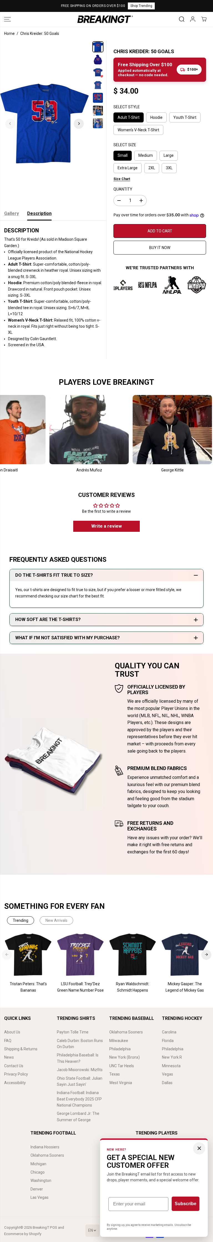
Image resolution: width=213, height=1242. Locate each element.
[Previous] (10, 123)
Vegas (167, 1074)
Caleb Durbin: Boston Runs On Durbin (80, 1043)
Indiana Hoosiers (45, 1147)
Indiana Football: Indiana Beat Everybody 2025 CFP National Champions (79, 1098)
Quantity (122, 189)
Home (9, 33)
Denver (37, 1189)
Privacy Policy (16, 1074)
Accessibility (15, 1083)
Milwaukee (118, 1040)
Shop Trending (141, 6)
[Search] (182, 19)
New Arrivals (56, 920)
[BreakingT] (105, 19)
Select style (126, 107)
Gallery (11, 213)
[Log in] (193, 19)
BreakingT (41, 1227)
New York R (172, 1057)
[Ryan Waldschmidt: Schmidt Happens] (132, 955)
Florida (168, 1040)
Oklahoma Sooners (126, 1032)
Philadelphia (120, 1049)
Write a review (106, 526)
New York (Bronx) (124, 1057)
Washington (41, 1180)
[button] (7, 19)
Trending (20, 920)
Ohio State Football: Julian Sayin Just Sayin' (79, 1081)
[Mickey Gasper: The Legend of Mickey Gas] (184, 955)
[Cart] (204, 19)
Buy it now (159, 247)
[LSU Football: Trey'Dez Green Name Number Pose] (80, 955)
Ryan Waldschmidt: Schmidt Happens (132, 987)
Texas (114, 1074)
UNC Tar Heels (121, 1066)
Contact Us (13, 1066)
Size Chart (121, 179)
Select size (124, 145)
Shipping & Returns (20, 1049)
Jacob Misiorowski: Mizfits (80, 1069)
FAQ (7, 1040)
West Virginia (120, 1083)
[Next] (78, 123)
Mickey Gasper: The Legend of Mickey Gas (185, 987)
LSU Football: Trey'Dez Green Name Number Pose (80, 987)
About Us (12, 1032)
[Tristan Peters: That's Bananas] (28, 955)
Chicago (38, 1172)
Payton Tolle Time (72, 1032)
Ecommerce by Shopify (22, 1234)
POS (53, 1227)
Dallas (167, 1083)
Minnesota (171, 1066)
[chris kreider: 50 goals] (44, 123)
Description (39, 213)
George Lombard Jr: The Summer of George (78, 1116)
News (9, 1057)
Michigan (38, 1164)
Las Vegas (40, 1197)
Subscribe (185, 1203)
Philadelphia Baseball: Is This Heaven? (77, 1058)
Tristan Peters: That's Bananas (28, 987)
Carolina (169, 1032)
